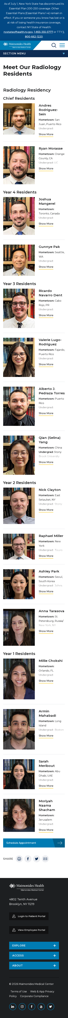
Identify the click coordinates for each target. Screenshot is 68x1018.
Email (45, 858)
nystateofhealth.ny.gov (18, 31)
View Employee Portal (31, 929)
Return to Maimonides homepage (17, 45)
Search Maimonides (54, 45)
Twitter (36, 858)
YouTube (41, 1006)
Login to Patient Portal (31, 916)
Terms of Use (18, 991)
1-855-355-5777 (43, 31)
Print (19, 858)
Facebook (27, 858)
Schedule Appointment (21, 842)
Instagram (22, 1006)
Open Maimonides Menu (62, 45)
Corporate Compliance (34, 996)
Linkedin (12, 1006)
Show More (46, 134)
